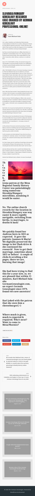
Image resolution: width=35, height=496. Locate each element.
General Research (6, 8)
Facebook (7, 340)
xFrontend (21, 492)
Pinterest (26, 340)
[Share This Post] (7, 330)
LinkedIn (17, 344)
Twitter (16, 340)
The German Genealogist (16, 489)
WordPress (13, 492)
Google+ (7, 344)
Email (26, 344)
